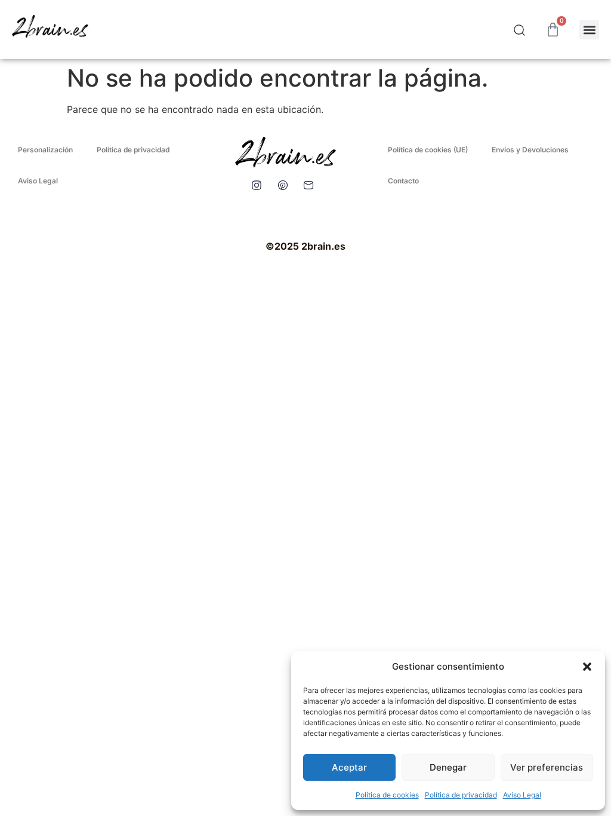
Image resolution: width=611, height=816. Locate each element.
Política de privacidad (461, 794)
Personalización (45, 149)
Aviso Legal (522, 794)
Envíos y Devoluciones (530, 149)
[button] (587, 667)
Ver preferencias (546, 767)
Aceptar (349, 767)
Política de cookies (387, 794)
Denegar (448, 767)
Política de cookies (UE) (428, 149)
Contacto (403, 180)
